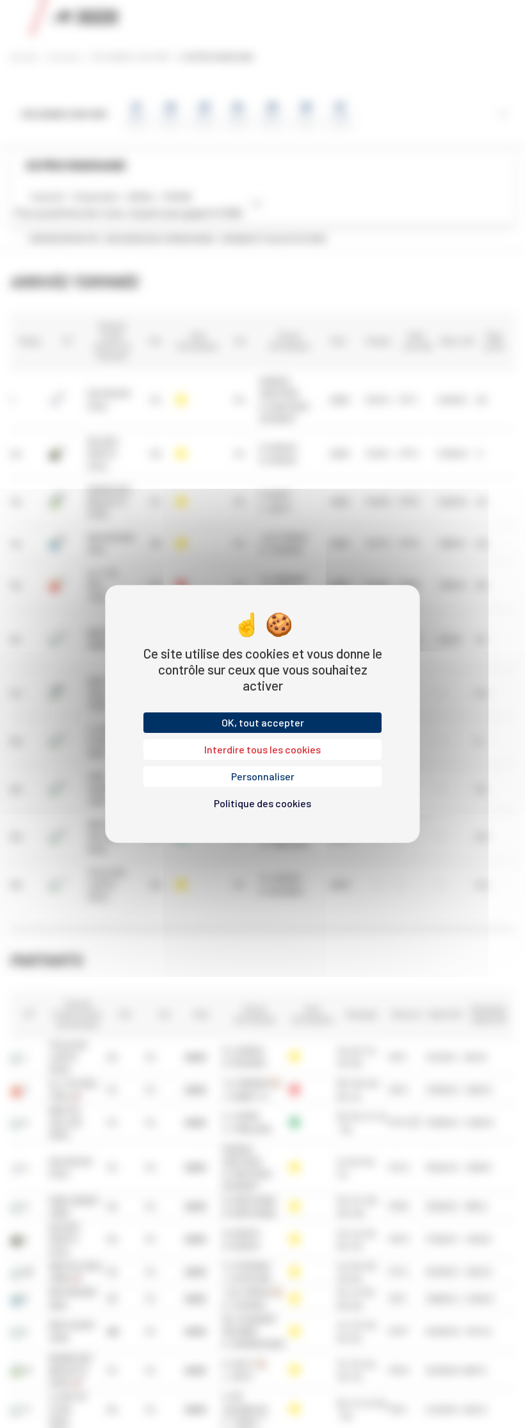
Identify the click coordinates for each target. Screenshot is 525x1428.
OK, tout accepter (263, 722)
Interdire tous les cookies (262, 749)
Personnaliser (263, 776)
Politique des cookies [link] (262, 803)
